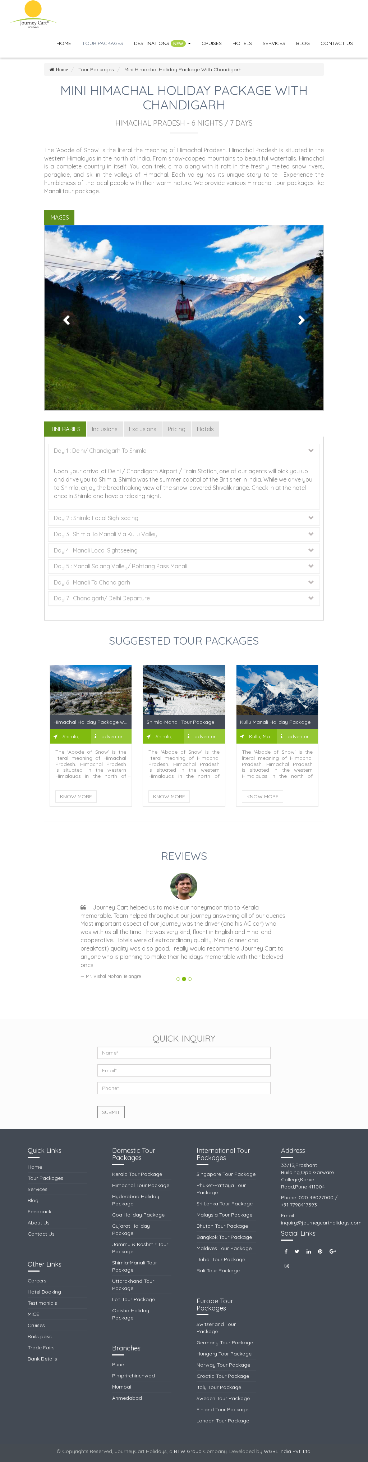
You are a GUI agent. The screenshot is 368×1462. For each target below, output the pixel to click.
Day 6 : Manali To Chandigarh (92, 582)
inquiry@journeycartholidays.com (321, 1222)
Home (63, 43)
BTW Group (188, 1451)
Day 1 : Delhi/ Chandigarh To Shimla (100, 451)
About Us (39, 1222)
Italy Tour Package (219, 1387)
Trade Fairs (41, 1347)
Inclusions (105, 429)
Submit (111, 1112)
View (91, 692)
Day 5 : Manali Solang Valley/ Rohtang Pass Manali (120, 566)
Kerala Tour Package (137, 1174)
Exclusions (142, 429)
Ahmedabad (127, 1398)
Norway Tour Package (223, 1365)
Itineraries (65, 429)
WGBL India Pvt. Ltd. (288, 1451)
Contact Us (337, 43)
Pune (118, 1364)
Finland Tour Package (222, 1409)
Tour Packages (102, 43)
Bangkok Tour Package (224, 1237)
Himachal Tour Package (140, 1185)
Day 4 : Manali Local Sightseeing (96, 550)
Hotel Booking (44, 1292)
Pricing (176, 429)
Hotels (242, 43)
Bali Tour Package (218, 1270)
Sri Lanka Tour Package (225, 1203)
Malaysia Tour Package (224, 1214)
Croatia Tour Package (223, 1376)
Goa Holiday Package (138, 1214)
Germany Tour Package (225, 1342)
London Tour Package (223, 1420)
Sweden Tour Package (223, 1398)
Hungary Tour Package (224, 1353)
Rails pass (40, 1336)
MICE (33, 1314)
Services (274, 43)
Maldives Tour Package (224, 1248)
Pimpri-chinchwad (133, 1375)
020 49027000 (316, 1197)
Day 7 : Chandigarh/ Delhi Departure (102, 598)
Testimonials (42, 1303)
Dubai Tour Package (221, 1259)
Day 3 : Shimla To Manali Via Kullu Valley (105, 534)
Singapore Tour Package (226, 1174)
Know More (76, 796)
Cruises (212, 43)
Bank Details (42, 1358)
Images (59, 217)
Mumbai (121, 1387)
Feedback (39, 1211)
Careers (37, 1280)
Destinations (158, 43)
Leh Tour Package (133, 1299)
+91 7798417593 (299, 1204)
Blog (303, 43)
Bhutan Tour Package (222, 1226)
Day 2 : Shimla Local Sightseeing (96, 518)
